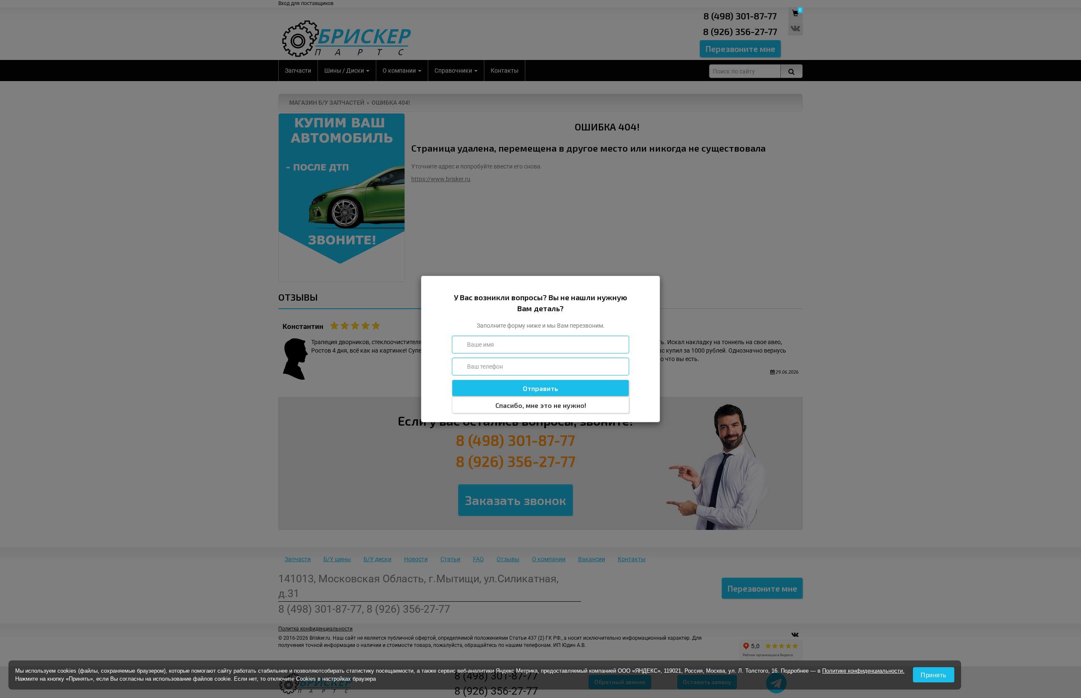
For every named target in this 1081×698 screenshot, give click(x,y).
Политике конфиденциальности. (863, 671)
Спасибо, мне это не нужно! (540, 405)
